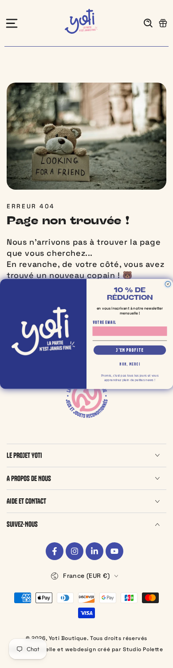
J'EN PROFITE (129, 350)
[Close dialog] (168, 284)
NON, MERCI (129, 364)
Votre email (104, 322)
